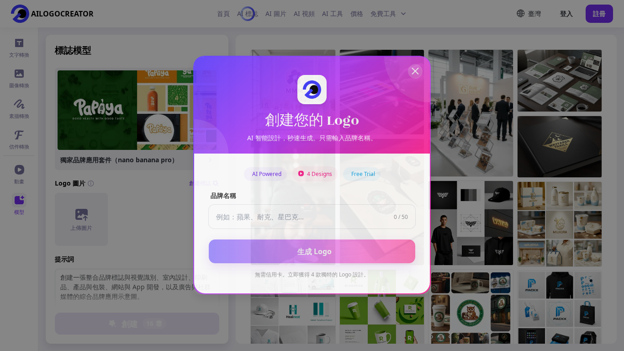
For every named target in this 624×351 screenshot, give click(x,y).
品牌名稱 (223, 195)
